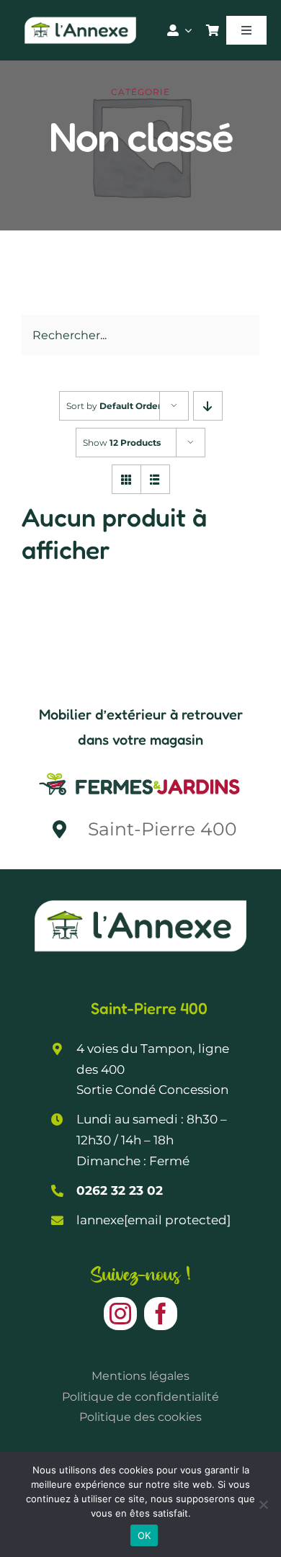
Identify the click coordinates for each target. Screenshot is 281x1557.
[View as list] (155, 479)
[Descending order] (208, 406)
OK (144, 1535)
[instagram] (120, 1313)
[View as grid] (126, 479)
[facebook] (160, 1313)
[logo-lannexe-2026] (80, 20)
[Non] (263, 1504)
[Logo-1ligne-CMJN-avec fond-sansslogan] (140, 772)
